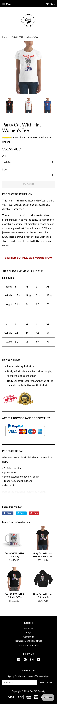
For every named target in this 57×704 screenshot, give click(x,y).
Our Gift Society (37, 691)
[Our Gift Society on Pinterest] (25, 660)
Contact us (28, 636)
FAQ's (28, 632)
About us (28, 628)
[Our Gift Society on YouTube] (38, 660)
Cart (52, 4)
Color (5, 156)
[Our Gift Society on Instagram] (31, 660)
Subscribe (46, 682)
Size (4, 169)
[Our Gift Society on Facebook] (18, 660)
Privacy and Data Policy (28, 645)
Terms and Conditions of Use (28, 641)
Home (4, 37)
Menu (9, 4)
